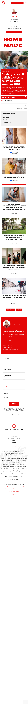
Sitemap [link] (14, 494)
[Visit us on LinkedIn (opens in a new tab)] (12, 446)
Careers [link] (14, 442)
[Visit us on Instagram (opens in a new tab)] (9, 446)
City (5, 386)
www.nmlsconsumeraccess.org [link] (11, 464)
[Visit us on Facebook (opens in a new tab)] (18, 446)
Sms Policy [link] (14, 436)
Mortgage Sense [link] (7, 122)
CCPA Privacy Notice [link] (14, 491)
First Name (7, 358)
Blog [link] (2, 100)
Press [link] (14, 440)
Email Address (7, 369)
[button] (26, 3)
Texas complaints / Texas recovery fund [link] (14, 488)
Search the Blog (6, 104)
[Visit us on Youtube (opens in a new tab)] (15, 446)
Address (6, 380)
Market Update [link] (7, 119)
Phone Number (7, 375)
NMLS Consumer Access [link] (14, 438)
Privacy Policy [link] (14, 434)
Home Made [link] (6, 117)
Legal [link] (14, 432)
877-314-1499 (9, 482)
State (5, 392)
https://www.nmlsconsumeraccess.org (14, 486)
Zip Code (6, 397)
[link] (3, 3)
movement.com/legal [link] (20, 466)
